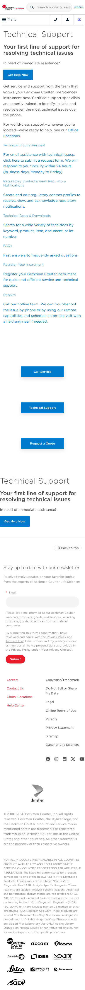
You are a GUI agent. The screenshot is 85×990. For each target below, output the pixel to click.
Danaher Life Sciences (62, 744)
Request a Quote (42, 443)
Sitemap (52, 736)
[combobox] (49, 7)
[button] (32, 7)
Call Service (42, 371)
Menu (12, 19)
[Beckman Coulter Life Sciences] (13, 7)
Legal (50, 702)
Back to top (70, 548)
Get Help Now (18, 75)
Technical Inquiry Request (24, 145)
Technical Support (42, 407)
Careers (12, 680)
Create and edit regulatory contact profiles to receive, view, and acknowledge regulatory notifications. (41, 201)
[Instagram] (56, 760)
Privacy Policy (56, 637)
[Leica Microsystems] (16, 970)
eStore (78, 7)
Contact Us (15, 688)
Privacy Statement (60, 727)
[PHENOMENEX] (63, 970)
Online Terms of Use (61, 710)
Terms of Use (15, 641)
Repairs (9, 295)
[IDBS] (39, 957)
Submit (15, 659)
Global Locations (19, 697)
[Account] (67, 20)
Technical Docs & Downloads (27, 216)
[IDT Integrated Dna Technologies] (63, 958)
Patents (51, 719)
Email (11, 592)
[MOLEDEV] (39, 970)
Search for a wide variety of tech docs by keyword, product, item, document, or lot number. (38, 231)
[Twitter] (73, 760)
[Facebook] (48, 760)
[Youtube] (82, 760)
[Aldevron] (63, 944)
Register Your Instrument (23, 265)
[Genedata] (16, 957)
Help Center (16, 705)
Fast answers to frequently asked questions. (40, 255)
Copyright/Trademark (62, 680)
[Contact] (56, 20)
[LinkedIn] (65, 760)
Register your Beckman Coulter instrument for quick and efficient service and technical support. (40, 280)
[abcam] (39, 944)
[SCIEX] (16, 983)
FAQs (7, 246)
